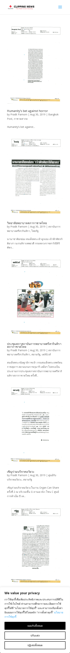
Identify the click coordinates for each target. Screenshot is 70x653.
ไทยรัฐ (35, 231)
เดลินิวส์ (46, 354)
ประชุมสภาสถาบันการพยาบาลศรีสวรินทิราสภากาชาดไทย (34, 345)
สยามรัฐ (35, 354)
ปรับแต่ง (35, 635)
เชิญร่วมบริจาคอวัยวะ (20, 472)
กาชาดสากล (21, 118)
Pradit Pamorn (18, 114)
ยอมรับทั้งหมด (35, 625)
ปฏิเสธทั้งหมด (35, 645)
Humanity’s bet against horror (27, 111)
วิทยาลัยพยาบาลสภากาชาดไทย (27, 223)
